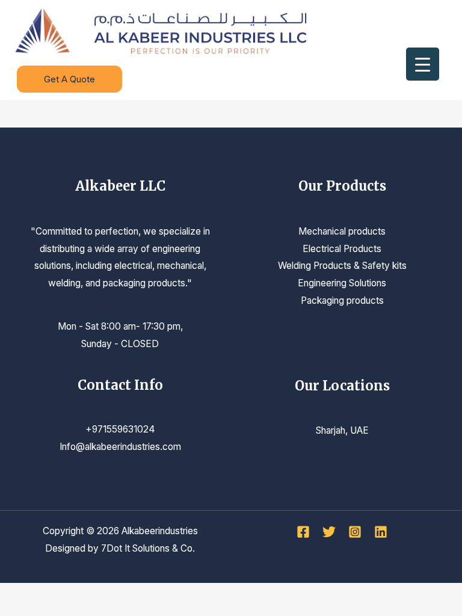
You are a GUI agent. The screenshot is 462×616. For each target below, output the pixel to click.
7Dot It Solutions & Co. (148, 548)
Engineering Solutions (342, 283)
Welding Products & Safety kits (342, 265)
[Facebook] (303, 531)
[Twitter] (329, 531)
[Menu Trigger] (422, 64)
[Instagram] (355, 531)
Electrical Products (342, 248)
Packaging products (342, 300)
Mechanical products (342, 231)
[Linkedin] (380, 531)
